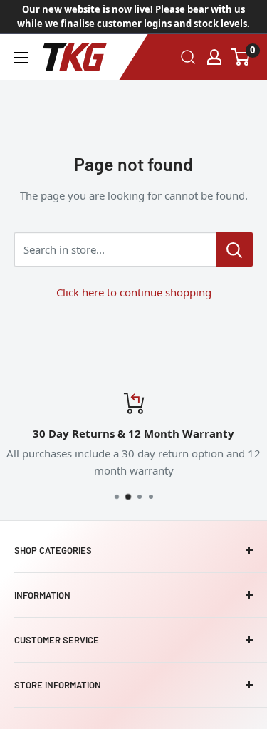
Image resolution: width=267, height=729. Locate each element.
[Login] (214, 57)
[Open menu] (21, 57)
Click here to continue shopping (133, 292)
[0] (241, 57)
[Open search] (188, 57)
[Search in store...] (234, 249)
